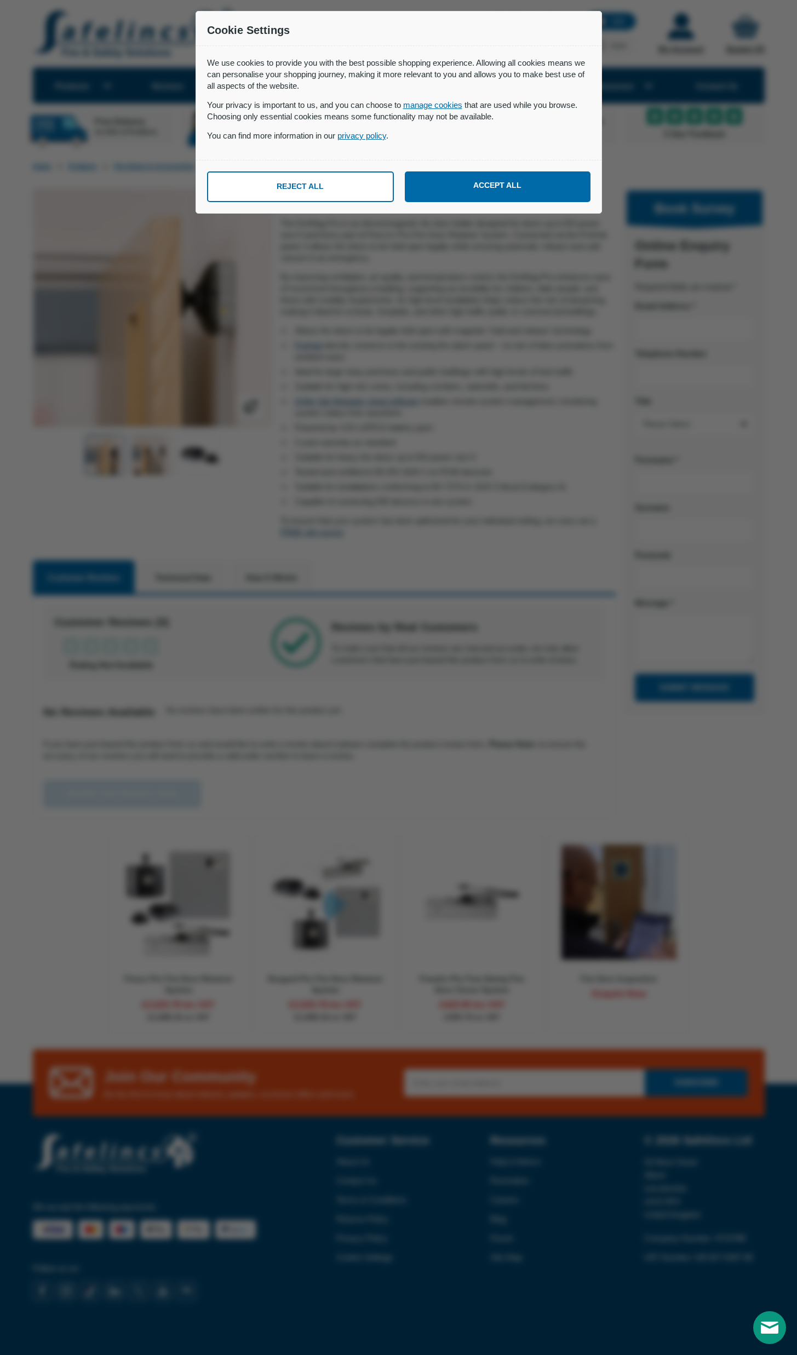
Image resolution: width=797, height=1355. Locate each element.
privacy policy (361, 135)
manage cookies (432, 105)
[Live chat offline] (769, 1327)
